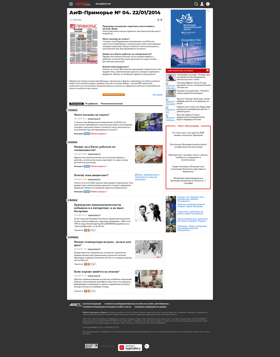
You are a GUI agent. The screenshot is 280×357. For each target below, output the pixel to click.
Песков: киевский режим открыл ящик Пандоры (191, 205)
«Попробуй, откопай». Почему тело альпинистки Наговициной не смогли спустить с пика (193, 77)
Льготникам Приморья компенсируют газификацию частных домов (188, 145)
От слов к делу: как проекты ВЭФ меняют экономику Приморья (188, 133)
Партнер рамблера (108, 346)
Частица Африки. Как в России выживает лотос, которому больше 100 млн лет (194, 85)
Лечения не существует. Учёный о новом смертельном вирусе (193, 92)
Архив (86, 134)
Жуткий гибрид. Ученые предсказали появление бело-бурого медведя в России (191, 117)
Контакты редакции (92, 304)
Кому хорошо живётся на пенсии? (96, 271)
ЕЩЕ (93, 230)
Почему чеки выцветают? (116, 66)
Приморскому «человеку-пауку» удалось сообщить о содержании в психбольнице (188, 157)
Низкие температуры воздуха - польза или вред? (102, 243)
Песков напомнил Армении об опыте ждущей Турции (192, 220)
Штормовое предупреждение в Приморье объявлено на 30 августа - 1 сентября (188, 180)
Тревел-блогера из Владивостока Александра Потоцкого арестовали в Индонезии (188, 169)
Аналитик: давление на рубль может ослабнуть (190, 212)
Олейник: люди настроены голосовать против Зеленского (192, 228)
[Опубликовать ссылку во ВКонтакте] (85, 230)
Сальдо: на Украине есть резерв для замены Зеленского (190, 199)
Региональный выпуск (112, 103)
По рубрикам (91, 103)
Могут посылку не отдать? (116, 38)
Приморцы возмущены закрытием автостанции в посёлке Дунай (128, 27)
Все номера (158, 95)
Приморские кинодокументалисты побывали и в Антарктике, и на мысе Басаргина (99, 208)
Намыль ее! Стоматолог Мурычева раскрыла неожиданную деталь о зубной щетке (193, 109)
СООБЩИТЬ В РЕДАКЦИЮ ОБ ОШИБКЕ (150, 307)
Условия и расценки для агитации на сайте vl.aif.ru (107, 307)
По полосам (76, 103)
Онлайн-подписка (113, 95)
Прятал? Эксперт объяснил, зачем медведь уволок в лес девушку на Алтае (193, 101)
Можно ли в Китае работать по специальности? (127, 54)
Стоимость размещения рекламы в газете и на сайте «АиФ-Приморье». (137, 304)
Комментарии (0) (94, 119)
